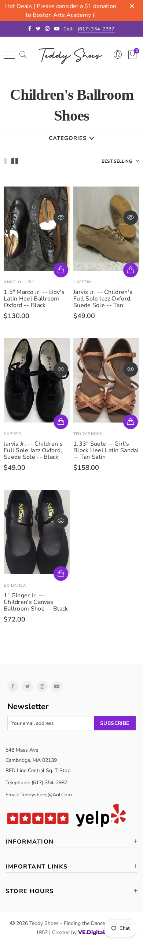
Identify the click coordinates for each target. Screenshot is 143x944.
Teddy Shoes (87, 433)
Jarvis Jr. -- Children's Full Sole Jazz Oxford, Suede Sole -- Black (33, 450)
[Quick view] (61, 217)
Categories (68, 138)
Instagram (42, 686)
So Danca (15, 585)
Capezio (82, 282)
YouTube (56, 686)
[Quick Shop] (61, 270)
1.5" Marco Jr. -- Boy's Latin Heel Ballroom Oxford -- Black (34, 299)
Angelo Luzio (19, 282)
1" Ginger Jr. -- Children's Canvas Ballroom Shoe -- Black (36, 602)
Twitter (27, 686)
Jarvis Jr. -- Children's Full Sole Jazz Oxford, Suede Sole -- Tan (102, 299)
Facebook (12, 686)
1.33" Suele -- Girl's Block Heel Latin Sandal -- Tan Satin (106, 450)
